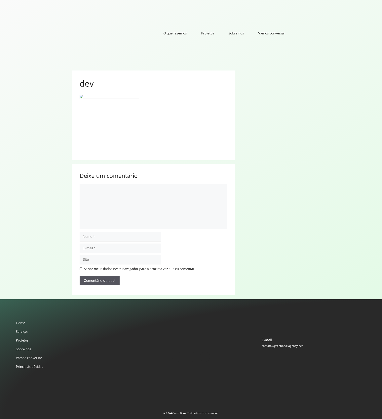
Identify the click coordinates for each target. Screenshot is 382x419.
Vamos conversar (271, 33)
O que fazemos (175, 33)
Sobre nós (236, 33)
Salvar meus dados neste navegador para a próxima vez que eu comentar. (139, 269)
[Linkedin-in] (205, 357)
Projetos (207, 33)
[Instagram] (177, 357)
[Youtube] (191, 357)
